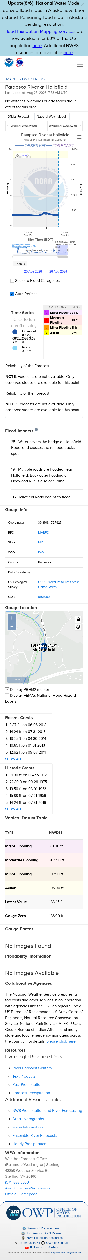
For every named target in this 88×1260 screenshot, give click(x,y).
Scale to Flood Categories (37, 280)
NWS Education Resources (44, 1238)
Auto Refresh (26, 294)
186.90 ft (56, 916)
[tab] (19, 116)
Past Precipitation (27, 1084)
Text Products (23, 1076)
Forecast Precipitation (31, 1093)
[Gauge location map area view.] (78, 627)
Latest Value (16, 902)
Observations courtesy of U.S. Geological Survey (24, 247)
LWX (26, 79)
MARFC (12, 79)
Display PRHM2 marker (29, 689)
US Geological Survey (21, 244)
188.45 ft (56, 902)
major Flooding (18, 846)
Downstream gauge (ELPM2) (63, 126)
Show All (13, 759)
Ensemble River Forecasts (34, 1135)
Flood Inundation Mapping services (40, 31)
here (37, 45)
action (10, 888)
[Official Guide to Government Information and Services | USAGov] (13, 1212)
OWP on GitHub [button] (56, 1243)
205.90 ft (56, 860)
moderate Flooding (21, 860)
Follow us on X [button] (28, 1243)
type (9, 833)
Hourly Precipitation (29, 1144)
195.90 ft (56, 888)
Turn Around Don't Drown (43, 1233)
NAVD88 (56, 833)
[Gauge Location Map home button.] (78, 619)
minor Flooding (18, 874)
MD (40, 542)
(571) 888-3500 (17, 1182)
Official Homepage (21, 1194)
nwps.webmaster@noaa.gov (66, 1252)
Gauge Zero (15, 916)
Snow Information (27, 1127)
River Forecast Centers (32, 1068)
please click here (61, 1041)
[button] (82, 4)
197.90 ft (56, 874)
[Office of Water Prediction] (52, 1212)
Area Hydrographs (28, 1119)
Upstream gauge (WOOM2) (24, 126)
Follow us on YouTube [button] (44, 1247)
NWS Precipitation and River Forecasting (47, 1110)
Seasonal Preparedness (43, 1228)
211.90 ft (56, 846)
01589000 (44, 597)
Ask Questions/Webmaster (27, 1188)
